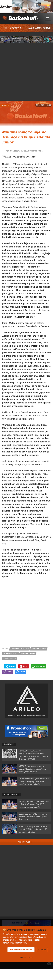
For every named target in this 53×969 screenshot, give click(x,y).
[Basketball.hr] (20, 20)
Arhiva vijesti (25, 842)
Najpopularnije (11, 795)
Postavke (42, 950)
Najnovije (9, 744)
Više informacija (26, 957)
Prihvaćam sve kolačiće (21, 949)
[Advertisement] (26, 73)
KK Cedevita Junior (34, 151)
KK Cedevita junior (18, 151)
